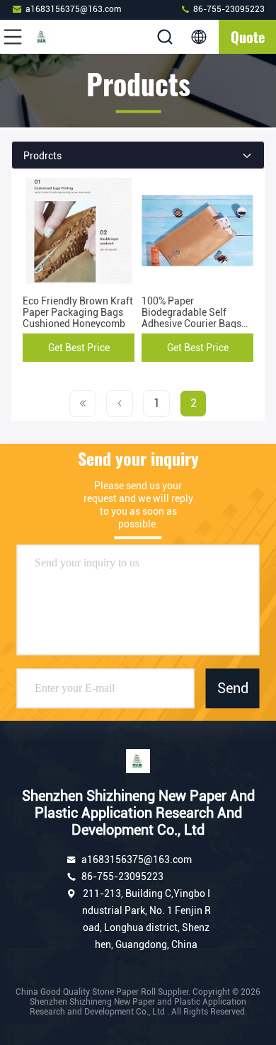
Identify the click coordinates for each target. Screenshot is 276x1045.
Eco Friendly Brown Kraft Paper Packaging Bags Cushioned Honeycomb (78, 312)
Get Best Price (79, 347)
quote (248, 36)
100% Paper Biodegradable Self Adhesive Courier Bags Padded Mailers (191, 318)
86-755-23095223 (228, 9)
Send (232, 688)
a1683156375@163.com (73, 9)
